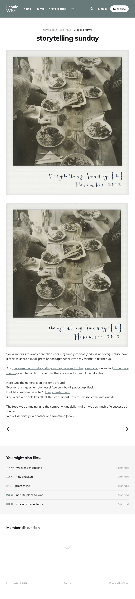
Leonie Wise (12, 9)
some (117, 368)
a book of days (83, 30)
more (124, 368)
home (27, 8)
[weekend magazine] (67, 467)
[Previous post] (8, 429)
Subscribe (119, 9)
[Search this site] (91, 8)
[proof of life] (67, 485)
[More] (72, 8)
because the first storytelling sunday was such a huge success (55, 368)
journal (40, 8)
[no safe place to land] (67, 494)
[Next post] (126, 429)
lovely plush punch (57, 392)
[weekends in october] (67, 504)
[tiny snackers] (67, 476)
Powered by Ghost (119, 583)
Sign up (67, 583)
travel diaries (57, 8)
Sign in (102, 8)
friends (11, 373)
